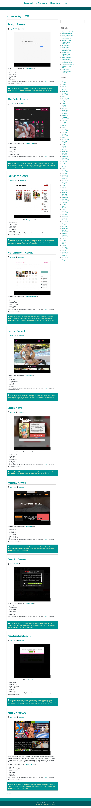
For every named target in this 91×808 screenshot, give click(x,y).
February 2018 (65, 249)
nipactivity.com (29, 764)
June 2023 (64, 144)
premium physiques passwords (38, 318)
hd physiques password (34, 240)
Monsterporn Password (66, 54)
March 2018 (64, 247)
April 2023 (64, 148)
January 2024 (64, 132)
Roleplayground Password (67, 66)
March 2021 (64, 190)
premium (9, 90)
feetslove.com (29, 375)
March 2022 (64, 170)
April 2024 (64, 127)
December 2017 (65, 252)
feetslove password (51, 395)
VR (53, 90)
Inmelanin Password (66, 59)
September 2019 (65, 221)
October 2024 (64, 117)
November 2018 (65, 233)
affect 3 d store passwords (36, 163)
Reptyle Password (65, 37)
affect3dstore (45, 163)
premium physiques (15, 318)
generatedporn (22, 29)
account (11, 88)
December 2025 (65, 93)
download (19, 88)
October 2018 (64, 235)
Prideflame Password (66, 73)
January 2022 (64, 173)
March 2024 (64, 129)
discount (15, 88)
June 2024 (64, 124)
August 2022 (64, 161)
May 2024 (64, 125)
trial (46, 90)
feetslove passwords (12, 397)
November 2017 (65, 254)
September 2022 (65, 160)
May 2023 (64, 146)
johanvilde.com (29, 526)
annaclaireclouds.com (30, 680)
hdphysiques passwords (22, 242)
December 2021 (65, 175)
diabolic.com (28, 452)
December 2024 (65, 113)
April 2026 (64, 88)
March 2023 (64, 149)
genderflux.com (29, 603)
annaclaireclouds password (13, 702)
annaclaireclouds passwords (24, 702)
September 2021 (65, 180)
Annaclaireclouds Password (19, 636)
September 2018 (65, 237)
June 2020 (64, 206)
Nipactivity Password (17, 712)
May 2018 (64, 243)
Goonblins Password (66, 52)
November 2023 (65, 136)
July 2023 (64, 143)
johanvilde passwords (16, 548)
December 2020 (65, 196)
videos (51, 90)
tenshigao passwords (31, 90)
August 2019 (64, 223)
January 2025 (64, 112)
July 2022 (64, 163)
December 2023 (65, 134)
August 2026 (64, 81)
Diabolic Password (16, 407)
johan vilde (26, 547)
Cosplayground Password (67, 62)
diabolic (15, 472)
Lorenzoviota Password (66, 40)
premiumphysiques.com (31, 296)
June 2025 (64, 103)
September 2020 (65, 201)
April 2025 (64, 107)
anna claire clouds (17, 700)
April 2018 (64, 245)
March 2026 (64, 90)
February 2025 (65, 110)
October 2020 (64, 199)
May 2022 (64, 167)
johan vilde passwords (41, 547)
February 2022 (65, 172)
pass (38, 88)
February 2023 (65, 151)
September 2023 (65, 139)
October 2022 (64, 158)
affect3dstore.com (30, 143)
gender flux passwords (42, 623)
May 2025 (64, 105)
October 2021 (64, 179)
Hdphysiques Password (18, 175)
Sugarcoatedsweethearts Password (69, 32)
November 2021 (65, 177)
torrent (44, 90)
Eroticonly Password (66, 45)
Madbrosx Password (66, 68)
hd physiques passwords (44, 240)
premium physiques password (26, 318)
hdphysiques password (12, 242)
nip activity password (46, 784)
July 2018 (64, 240)
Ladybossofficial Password (67, 33)
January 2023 (64, 153)
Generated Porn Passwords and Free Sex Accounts (45, 3)
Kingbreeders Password (66, 39)
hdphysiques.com (29, 220)
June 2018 (64, 242)
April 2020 (64, 209)
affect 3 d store (17, 163)
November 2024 (65, 115)
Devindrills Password (66, 44)
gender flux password (33, 623)
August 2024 (64, 120)
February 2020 (65, 213)
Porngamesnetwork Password (68, 64)
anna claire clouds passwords (39, 700)
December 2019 (65, 216)
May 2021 (64, 187)
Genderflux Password (17, 559)
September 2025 (65, 98)
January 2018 (64, 250)
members (28, 88)
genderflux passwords (21, 625)
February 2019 (65, 228)
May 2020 (64, 208)
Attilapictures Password (66, 56)
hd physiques (26, 240)
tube (48, 90)
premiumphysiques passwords (26, 320)
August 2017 (64, 259)
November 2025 (65, 95)
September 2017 (65, 257)
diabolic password (20, 472)
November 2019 (65, 218)
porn (52, 88)
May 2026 (64, 86)
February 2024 (65, 131)
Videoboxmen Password (66, 71)
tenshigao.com (29, 68)
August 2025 (64, 100)
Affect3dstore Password (18, 99)
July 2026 (64, 83)
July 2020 (64, 204)
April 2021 (64, 189)
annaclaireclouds (48, 700)
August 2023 (64, 141)
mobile (32, 88)
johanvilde (48, 547)
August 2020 (64, 202)
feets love (24, 395)
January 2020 (64, 214)
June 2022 (64, 165)
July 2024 (64, 122)
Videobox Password (65, 69)
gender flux (26, 623)
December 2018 (65, 232)
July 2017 (63, 261)
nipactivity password (21, 786)
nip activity (39, 784)
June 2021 (64, 185)
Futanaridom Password (66, 50)
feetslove (45, 395)
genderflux (50, 623)
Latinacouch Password (66, 57)
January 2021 (64, 194)
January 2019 (64, 230)
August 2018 (64, 238)
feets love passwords (39, 395)
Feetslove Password (16, 331)
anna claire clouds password (27, 700)
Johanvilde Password (17, 482)
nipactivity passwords (30, 786)
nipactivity (15, 786)
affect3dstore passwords (17, 165)
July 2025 (64, 101)
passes (40, 88)
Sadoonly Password (65, 47)
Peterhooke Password (66, 42)
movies (35, 88)
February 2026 (65, 91)
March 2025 (64, 108)
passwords (49, 88)
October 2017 (64, 255)
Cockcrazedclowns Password (67, 35)
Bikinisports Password (66, 61)
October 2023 (64, 137)
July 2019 (64, 225)
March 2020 (64, 211)
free (23, 88)
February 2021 (65, 192)
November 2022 (65, 156)
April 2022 (64, 168)
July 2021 (64, 184)
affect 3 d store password (26, 163)
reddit (13, 90)
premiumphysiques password (13, 320)
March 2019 (64, 226)
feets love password (30, 395)
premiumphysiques (48, 318)
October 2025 (64, 96)
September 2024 (65, 119)
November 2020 (65, 197)
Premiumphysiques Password (20, 252)
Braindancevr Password (66, 49)
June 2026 (64, 84)
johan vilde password (33, 547)
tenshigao (16, 90)
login (25, 88)
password (44, 88)
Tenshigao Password (16, 24)
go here (46, 81)
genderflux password (12, 625)
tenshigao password (23, 90)
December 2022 (65, 155)
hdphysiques (51, 240)
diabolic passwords (28, 472)
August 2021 (64, 182)
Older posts (9, 793)
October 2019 (64, 220)
